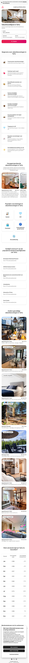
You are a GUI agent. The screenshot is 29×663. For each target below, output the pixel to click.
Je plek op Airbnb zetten (19, 7)
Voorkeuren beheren (14, 654)
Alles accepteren (14, 647)
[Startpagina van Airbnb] (3, 7)
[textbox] (8, 37)
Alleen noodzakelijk (14, 650)
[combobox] (14, 32)
